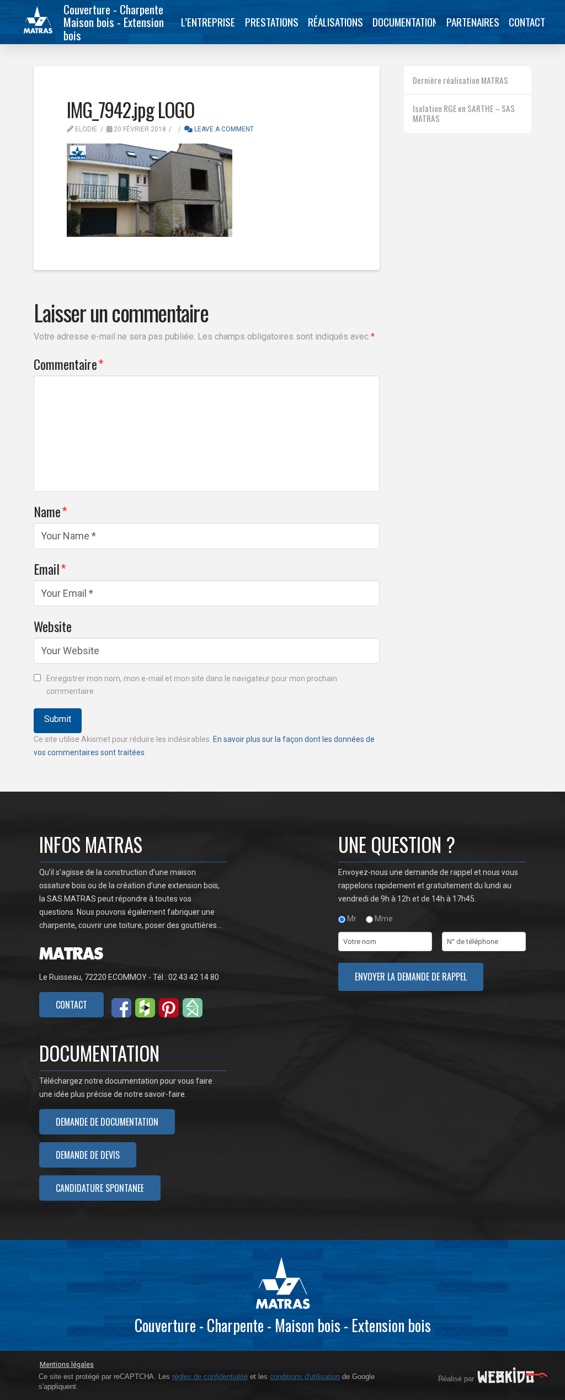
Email (50, 569)
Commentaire (69, 364)
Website (53, 626)
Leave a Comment (223, 129)
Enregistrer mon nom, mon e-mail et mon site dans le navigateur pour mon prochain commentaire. (191, 685)
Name (50, 511)
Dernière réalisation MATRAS (460, 80)
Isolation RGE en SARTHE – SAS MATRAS (464, 113)
